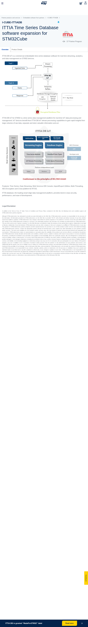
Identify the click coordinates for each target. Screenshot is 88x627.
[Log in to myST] (85, 3)
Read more (69, 623)
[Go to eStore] (81, 3)
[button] (58, 22)
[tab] (5, 49)
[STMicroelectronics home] (44, 3)
